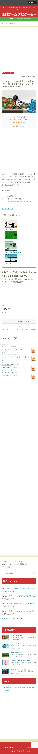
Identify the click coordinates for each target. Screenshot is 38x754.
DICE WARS (6, 619)
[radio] (14, 122)
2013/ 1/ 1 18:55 (6, 354)
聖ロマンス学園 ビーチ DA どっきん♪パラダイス (19, 588)
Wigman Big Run (15, 644)
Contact (28, 747)
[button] (34, 573)
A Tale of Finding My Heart (18, 669)
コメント (6, 285)
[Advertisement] (19, 49)
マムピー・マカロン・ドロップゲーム (21, 660)
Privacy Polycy (9, 747)
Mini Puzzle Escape (16, 635)
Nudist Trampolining (16, 652)
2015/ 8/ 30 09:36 (6, 346)
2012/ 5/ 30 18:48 (6, 372)
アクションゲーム (9, 73)
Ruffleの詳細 (7, 567)
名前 (3, 305)
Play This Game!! (7, 209)
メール (4, 312)
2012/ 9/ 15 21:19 (6, 365)
